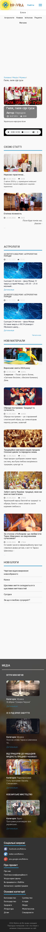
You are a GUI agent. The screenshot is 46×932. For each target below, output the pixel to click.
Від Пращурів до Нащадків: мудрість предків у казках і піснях (21, 755)
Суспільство (27, 897)
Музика (20, 699)
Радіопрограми (24, 778)
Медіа (24, 905)
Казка (7, 579)
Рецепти (38, 18)
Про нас (7, 871)
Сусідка (8, 594)
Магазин (23, 23)
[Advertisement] (23, 48)
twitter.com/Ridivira (16, 854)
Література (9, 908)
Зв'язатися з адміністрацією (16, 886)
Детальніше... (12, 706)
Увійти (30, 5)
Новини (19, 18)
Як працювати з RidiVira (14, 882)
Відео (19, 818)
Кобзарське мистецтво (19, 794)
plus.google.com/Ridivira (18, 859)
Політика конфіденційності (15, 874)
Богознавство (10, 897)
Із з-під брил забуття (18, 713)
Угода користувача (12, 878)
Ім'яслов (28, 18)
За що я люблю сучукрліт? (17, 600)
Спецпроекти (27, 912)
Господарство (10, 901)
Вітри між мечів (15, 675)
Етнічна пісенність (13, 213)
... (21, 379)
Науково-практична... (14, 174)
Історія (25, 901)
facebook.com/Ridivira (17, 849)
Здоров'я (8, 905)
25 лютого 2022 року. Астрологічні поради (20, 255)
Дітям (6, 912)
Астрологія (9, 18)
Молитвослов (28, 908)
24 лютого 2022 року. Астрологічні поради (20, 296)
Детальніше (9, 290)
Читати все (36, 335)
